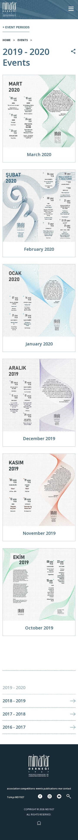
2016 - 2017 (14, 727)
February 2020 (39, 249)
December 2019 (39, 438)
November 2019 (39, 533)
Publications (51, 788)
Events (39, 788)
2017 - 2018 (14, 714)
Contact (67, 788)
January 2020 (39, 344)
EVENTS (23, 40)
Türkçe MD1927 (15, 797)
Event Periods (17, 27)
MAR (60, 788)
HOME (7, 40)
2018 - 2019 (14, 701)
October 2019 (39, 628)
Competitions (27, 788)
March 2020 (39, 154)
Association (13, 788)
